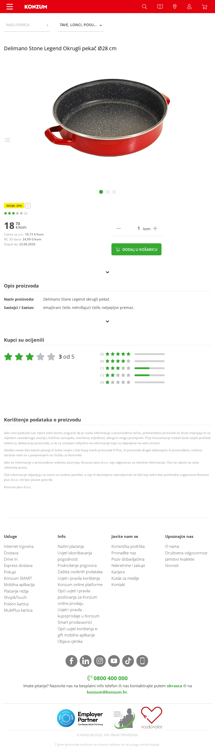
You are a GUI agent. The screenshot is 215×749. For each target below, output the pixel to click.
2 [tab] (108, 192)
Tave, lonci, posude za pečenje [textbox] (82, 24)
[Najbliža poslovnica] (175, 6)
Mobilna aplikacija (19, 584)
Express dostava (18, 565)
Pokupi (10, 572)
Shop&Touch (15, 597)
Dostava (11, 552)
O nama (172, 546)
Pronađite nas (123, 552)
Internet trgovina (19, 546)
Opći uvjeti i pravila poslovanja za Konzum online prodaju (77, 597)
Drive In (11, 559)
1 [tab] (101, 192)
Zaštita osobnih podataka (80, 571)
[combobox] (27, 24)
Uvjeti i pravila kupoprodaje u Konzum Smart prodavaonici (78, 616)
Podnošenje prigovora (77, 565)
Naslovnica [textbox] (17, 24)
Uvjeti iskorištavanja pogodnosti (75, 556)
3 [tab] (114, 192)
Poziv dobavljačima (127, 559)
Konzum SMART (18, 578)
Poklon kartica (16, 603)
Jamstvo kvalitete (179, 559)
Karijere (118, 572)
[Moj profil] (189, 6)
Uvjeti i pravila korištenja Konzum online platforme (80, 581)
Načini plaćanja (71, 546)
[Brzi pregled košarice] (206, 6)
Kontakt (118, 584)
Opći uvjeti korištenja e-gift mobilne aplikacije (78, 632)
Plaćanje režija (16, 591)
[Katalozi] (160, 6)
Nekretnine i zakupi (128, 565)
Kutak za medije (125, 578)
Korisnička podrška (128, 546)
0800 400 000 (110, 678)
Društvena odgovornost (186, 552)
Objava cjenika (70, 641)
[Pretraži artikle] (144, 6)
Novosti (172, 565)
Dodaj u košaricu (139, 249)
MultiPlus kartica (18, 610)
